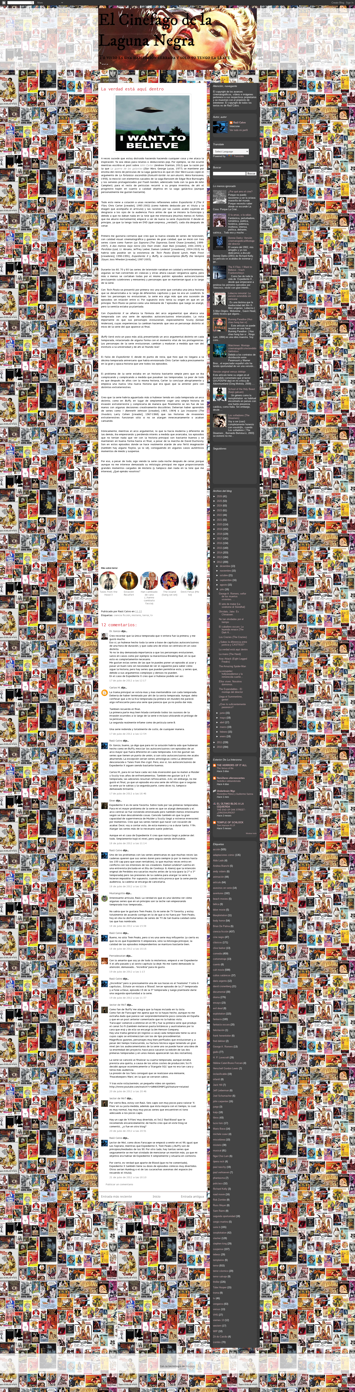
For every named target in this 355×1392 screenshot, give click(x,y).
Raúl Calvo (115, 740)
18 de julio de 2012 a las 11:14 (127, 843)
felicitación (218, 1030)
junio (223, 713)
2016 (220, 543)
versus (216, 1309)
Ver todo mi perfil (239, 130)
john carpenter (220, 1101)
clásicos (217, 942)
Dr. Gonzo (115, 631)
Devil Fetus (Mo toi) (190, 593)
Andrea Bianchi (221, 865)
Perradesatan (117, 955)
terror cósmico (220, 1271)
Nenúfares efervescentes (231, 778)
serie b (216, 1227)
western (217, 1325)
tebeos (216, 1254)
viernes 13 (218, 1320)
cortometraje (219, 959)
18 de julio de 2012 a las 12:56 (127, 886)
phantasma (219, 1178)
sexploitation (219, 1232)
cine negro (218, 937)
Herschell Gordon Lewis (225, 1068)
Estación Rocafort (129, 593)
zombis (217, 1342)
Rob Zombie (219, 1199)
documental (219, 991)
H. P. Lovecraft (221, 1057)
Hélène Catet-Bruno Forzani (228, 1063)
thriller (216, 1281)
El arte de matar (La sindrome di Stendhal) (232, 605)
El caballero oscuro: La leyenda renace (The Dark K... (231, 629)
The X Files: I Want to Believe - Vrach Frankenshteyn (240, 270)
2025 (220, 501)
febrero (224, 731)
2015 (220, 548)
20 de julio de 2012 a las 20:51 (127, 1131)
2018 (220, 533)
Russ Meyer (219, 1205)
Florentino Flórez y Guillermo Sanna (235, 794)
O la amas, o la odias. (240, 214)
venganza (218, 1303)
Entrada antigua (192, 1196)
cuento (216, 964)
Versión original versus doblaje (229, 371)
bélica (216, 904)
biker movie (219, 909)
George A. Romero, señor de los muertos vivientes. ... (232, 596)
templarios (218, 1260)
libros (216, 1117)
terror (145, 615)
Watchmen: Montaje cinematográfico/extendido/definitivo (242, 348)
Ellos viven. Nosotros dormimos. (230, 683)
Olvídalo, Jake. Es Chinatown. (229, 613)
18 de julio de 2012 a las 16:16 (127, 948)
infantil (216, 1079)
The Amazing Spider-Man (232, 666)
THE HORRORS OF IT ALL (232, 765)
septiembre (226, 580)
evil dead (218, 1008)
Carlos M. (114, 687)
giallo (216, 1052)
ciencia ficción (122, 615)
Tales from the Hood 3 (108, 593)
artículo (217, 882)
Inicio (156, 1196)
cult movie (218, 969)
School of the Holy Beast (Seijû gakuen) (241, 390)
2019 (220, 529)
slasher (217, 1238)
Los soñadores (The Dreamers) (238, 417)
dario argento (220, 981)
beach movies (220, 898)
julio (222, 589)
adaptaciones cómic (223, 855)
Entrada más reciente (116, 1196)
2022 (220, 515)
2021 (220, 519)
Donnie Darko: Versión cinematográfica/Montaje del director (241, 241)
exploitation (219, 1013)
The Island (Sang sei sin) (169, 593)
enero (223, 736)
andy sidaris (219, 871)
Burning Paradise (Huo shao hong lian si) (240, 321)
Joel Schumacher (222, 1095)
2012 (220, 562)
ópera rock (218, 1161)
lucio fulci (218, 1123)
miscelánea (219, 1139)
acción (216, 849)
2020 (220, 524)
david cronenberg (222, 986)
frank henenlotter (222, 1035)
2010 (220, 747)
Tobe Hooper (219, 1287)
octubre (224, 575)
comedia (217, 953)
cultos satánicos (222, 975)
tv (151, 615)
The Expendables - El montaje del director (231, 690)
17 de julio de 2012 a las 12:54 (127, 733)
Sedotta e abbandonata (229, 781)
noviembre (226, 570)
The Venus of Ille (225, 768)
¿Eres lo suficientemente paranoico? (232, 706)
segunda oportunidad (224, 1216)
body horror (219, 920)
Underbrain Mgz (226, 791)
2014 (220, 552)
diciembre (225, 566)
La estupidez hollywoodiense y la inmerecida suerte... (231, 674)
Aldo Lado (218, 860)
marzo (223, 727)
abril (222, 722)
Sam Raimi (219, 1210)
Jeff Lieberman (221, 1090)
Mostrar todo (251, 833)
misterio (136, 615)
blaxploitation (220, 915)
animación (218, 876)
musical (217, 1150)
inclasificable (220, 1074)
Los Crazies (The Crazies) (233, 637)
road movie (219, 1194)
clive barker (219, 948)
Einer (112, 800)
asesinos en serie (222, 888)
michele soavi (220, 1134)
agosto (224, 584)
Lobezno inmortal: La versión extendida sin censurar (239, 296)
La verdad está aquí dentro (132, 88)
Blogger (190, 1366)
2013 (220, 557)
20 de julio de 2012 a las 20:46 (127, 1091)
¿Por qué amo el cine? (240, 191)
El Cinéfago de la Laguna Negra (155, 30)
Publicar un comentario (119, 1184)
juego (216, 1106)
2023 (220, 510)
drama (216, 997)
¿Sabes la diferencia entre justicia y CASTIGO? (233, 643)
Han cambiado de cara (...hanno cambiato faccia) (149, 597)
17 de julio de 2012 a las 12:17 (127, 680)
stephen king (220, 1243)
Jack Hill (217, 1084)
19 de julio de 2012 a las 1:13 (127, 971)
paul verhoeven (221, 1172)
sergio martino (220, 1221)
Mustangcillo (117, 893)
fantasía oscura (221, 1024)
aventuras (218, 893)
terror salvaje (220, 1276)
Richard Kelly (220, 1188)
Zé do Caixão (220, 1336)
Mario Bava (219, 1128)
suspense (218, 1249)
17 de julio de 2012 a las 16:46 (127, 793)
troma (216, 1292)
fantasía (217, 1019)
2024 (220, 505)
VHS (215, 1314)
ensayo (217, 1002)
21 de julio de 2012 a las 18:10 (127, 1177)
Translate (239, 156)
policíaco (218, 1183)
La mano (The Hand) (230, 654)
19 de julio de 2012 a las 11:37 (127, 997)
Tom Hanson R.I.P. (226, 825)
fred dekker (219, 1041)
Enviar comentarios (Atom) (161, 1208)
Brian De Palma (221, 926)
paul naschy (219, 1167)
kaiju (215, 1112)
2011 (220, 742)
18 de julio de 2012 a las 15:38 (127, 926)
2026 (220, 496)
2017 (220, 538)
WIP (215, 1331)
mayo (223, 717)
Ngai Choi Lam (221, 1156)
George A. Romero (223, 1046)
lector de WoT (117, 1004)
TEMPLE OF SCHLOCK (230, 822)
